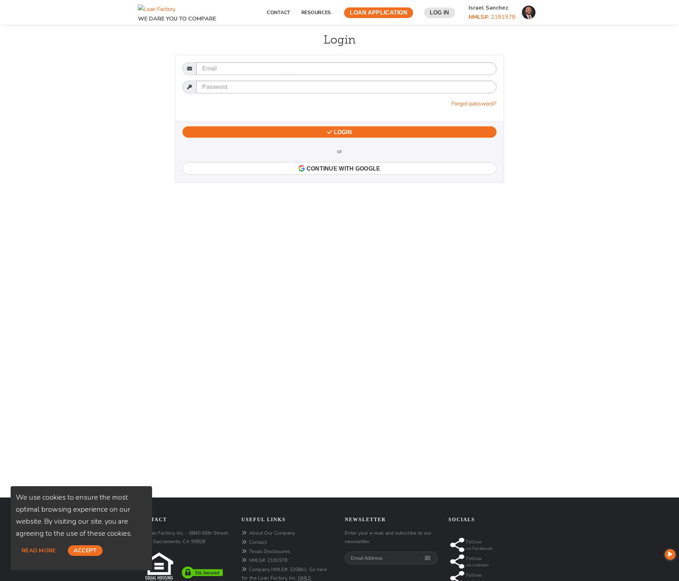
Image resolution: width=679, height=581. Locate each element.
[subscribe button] (428, 558)
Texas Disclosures (269, 551)
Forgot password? (474, 104)
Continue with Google (342, 169)
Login (342, 132)
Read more (39, 550)
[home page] (156, 7)
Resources (317, 12)
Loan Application (378, 13)
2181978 (492, 17)
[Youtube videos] (670, 554)
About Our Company (272, 533)
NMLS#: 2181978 (268, 560)
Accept (85, 550)
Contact (278, 12)
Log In (439, 13)
